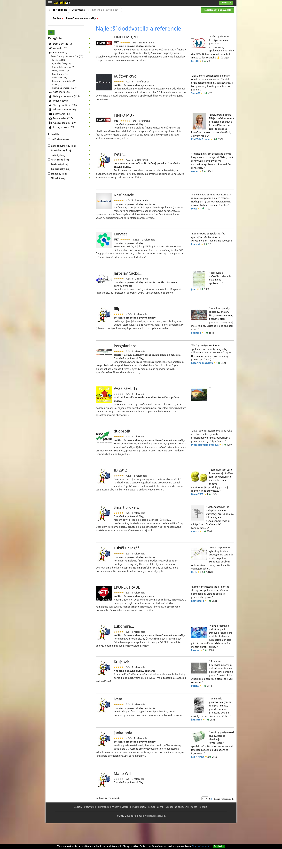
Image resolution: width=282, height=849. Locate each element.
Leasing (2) (57, 84)
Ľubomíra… (124, 626)
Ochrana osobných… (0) (63, 81)
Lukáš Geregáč (126, 548)
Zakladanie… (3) (59, 77)
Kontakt (203, 807)
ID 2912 (120, 470)
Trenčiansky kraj (60, 169)
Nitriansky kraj (60, 159)
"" (210, 388)
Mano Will (122, 773)
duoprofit (122, 431)
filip (117, 308)
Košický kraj (58, 155)
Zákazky (78, 807)
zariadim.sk (60, 9)
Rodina (57, 18)
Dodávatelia (78, 9)
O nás (194, 807)
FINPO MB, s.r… (127, 37)
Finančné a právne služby (81, 18)
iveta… (119, 699)
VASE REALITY (126, 388)
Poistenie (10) (58, 60)
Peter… (120, 154)
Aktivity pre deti (64, 122)
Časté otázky (139, 807)
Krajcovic (122, 662)
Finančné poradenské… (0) (64, 88)
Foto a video (63, 118)
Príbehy (115, 807)
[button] (69, 38)
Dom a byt (62, 43)
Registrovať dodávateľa (217, 9)
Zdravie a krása (64, 109)
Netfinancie (124, 195)
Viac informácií (200, 846)
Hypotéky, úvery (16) (61, 63)
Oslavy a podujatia (66, 96)
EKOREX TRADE (127, 587)
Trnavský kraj (59, 173)
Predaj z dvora (63, 127)
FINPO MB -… (125, 115)
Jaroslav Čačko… (128, 273)
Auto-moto (62, 91)
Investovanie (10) (60, 74)
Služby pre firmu (65, 105)
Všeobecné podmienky (177, 807)
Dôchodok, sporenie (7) (63, 67)
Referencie (104, 807)
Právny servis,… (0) (60, 70)
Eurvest (120, 234)
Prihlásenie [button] (226, 3)
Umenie (60, 100)
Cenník (160, 807)
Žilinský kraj (58, 178)
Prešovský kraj (59, 164)
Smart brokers (126, 507)
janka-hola (123, 733)
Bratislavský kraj (61, 150)
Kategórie (126, 807)
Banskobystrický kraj (63, 145)
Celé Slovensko (60, 139)
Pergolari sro (125, 346)
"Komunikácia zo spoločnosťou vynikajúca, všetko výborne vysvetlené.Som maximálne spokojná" (212, 237)
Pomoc (151, 807)
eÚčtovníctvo (125, 76)
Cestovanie (61, 113)
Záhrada (60, 48)
